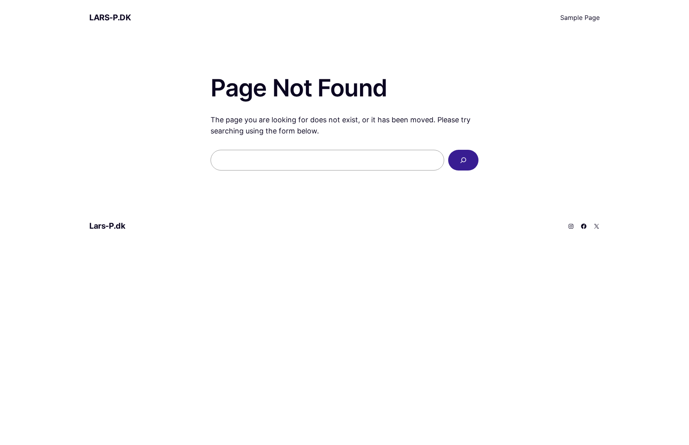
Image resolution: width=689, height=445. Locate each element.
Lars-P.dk (110, 17)
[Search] (463, 160)
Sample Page (580, 18)
